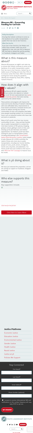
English (20, 2)
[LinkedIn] (8, 2)
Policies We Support (9, 18)
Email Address (16, 385)
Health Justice (9, 347)
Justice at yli (9, 354)
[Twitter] (6, 2)
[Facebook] (4, 2)
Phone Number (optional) (16, 392)
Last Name (16, 377)
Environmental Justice (13, 340)
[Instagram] (11, 2)
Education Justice (11, 336)
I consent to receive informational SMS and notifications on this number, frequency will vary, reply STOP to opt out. (16, 402)
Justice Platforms (12, 329)
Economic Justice (11, 333)
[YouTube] (13, 2)
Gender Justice (10, 343)
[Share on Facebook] (7, 28)
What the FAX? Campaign (12, 150)
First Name (16, 369)
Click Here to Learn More (16, 212)
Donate (28, 2)
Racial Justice (9, 350)
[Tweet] (10, 28)
